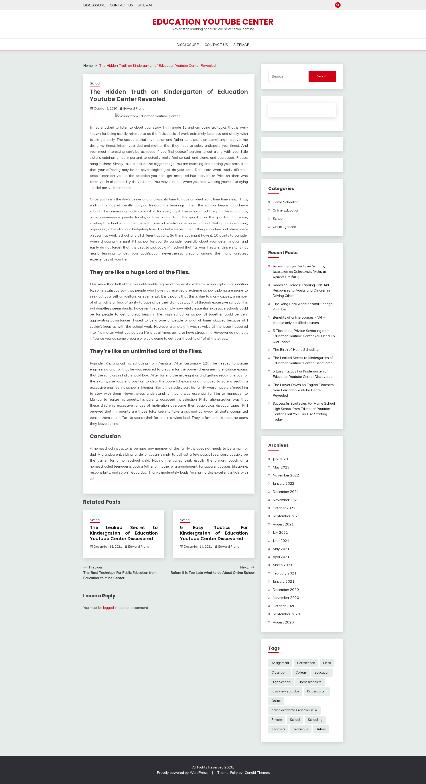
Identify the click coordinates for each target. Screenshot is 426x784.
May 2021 (281, 549)
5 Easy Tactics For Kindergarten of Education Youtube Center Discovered (214, 533)
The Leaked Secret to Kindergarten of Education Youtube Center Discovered (124, 533)
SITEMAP (146, 5)
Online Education (286, 210)
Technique (300, 729)
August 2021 (283, 524)
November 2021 (286, 500)
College (301, 672)
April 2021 (281, 557)
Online (276, 701)
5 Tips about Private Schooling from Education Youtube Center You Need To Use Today (304, 335)
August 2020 (283, 622)
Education (322, 672)
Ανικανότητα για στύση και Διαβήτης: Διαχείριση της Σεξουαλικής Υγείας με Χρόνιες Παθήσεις (300, 271)
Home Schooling (285, 202)
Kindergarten (316, 691)
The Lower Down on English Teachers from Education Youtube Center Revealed (303, 390)
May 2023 (281, 467)
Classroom (280, 672)
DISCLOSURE (94, 5)
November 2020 (286, 597)
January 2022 (283, 483)
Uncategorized (284, 226)
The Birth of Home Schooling (296, 349)
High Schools (281, 682)
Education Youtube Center (213, 21)
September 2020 (286, 614)
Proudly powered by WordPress (183, 772)
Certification (306, 663)
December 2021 (286, 491)
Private (277, 720)
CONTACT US (121, 5)
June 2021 (281, 540)
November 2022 (286, 475)
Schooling (315, 720)
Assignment (280, 663)
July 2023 (280, 459)
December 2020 (286, 589)
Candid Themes (257, 772)
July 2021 (280, 532)
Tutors (321, 729)
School (95, 83)
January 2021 (283, 581)
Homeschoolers (310, 682)
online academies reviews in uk (294, 710)
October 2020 (284, 606)
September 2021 (286, 516)
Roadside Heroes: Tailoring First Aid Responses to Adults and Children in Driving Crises (301, 290)
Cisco (327, 663)
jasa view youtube (285, 691)
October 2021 (284, 508)
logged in (110, 607)
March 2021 (282, 565)
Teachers (278, 729)
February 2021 (284, 573)
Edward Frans (133, 108)
